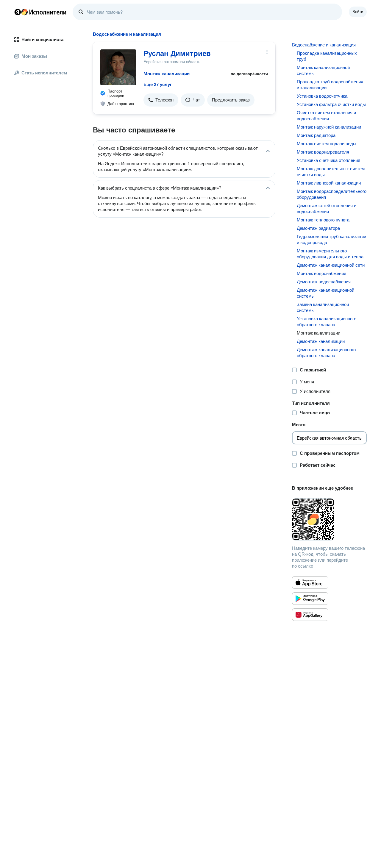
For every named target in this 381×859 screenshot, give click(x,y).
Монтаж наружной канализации (329, 126)
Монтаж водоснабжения (321, 273)
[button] (160, 100)
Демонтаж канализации (321, 341)
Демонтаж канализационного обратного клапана (326, 352)
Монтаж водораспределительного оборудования (331, 194)
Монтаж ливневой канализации (329, 182)
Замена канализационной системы (323, 307)
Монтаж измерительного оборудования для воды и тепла (330, 253)
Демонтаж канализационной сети (331, 265)
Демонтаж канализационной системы (325, 293)
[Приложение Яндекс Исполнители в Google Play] (310, 598)
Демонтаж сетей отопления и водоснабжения (326, 208)
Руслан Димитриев (177, 53)
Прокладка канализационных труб (327, 56)
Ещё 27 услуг (157, 84)
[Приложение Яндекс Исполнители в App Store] (310, 582)
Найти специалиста (42, 39)
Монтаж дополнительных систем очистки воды (331, 171)
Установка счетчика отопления (328, 160)
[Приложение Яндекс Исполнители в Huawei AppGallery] (310, 614)
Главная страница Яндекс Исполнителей (40, 11)
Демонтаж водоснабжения (324, 281)
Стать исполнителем (44, 72)
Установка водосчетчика (322, 96)
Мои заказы (34, 56)
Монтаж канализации (166, 73)
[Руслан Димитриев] (118, 67)
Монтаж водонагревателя (323, 151)
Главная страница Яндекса (17, 11)
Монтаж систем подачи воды (326, 143)
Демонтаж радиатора (318, 228)
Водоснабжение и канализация (324, 44)
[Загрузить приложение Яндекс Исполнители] (329, 519)
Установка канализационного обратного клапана (326, 321)
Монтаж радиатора (316, 135)
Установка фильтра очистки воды (331, 104)
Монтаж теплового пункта (323, 219)
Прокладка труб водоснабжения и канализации (330, 84)
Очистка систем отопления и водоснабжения (326, 115)
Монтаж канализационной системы (323, 70)
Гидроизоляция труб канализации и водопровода (331, 239)
